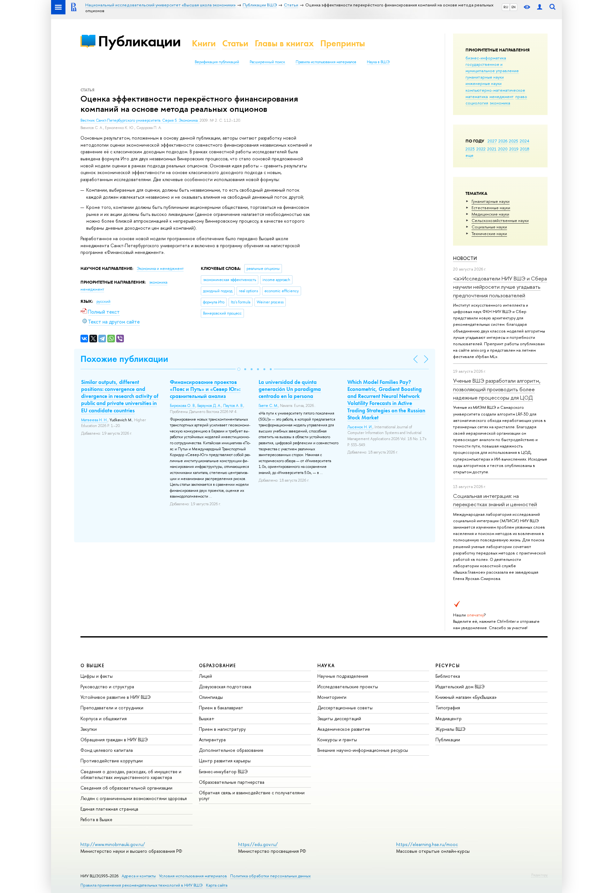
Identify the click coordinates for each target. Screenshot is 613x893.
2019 (513, 149)
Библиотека (447, 676)
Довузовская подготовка (225, 686)
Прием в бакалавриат (221, 708)
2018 (524, 149)
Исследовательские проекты (347, 686)
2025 (513, 141)
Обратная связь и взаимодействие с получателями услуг (252, 795)
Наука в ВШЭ (378, 62)
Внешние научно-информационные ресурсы (362, 750)
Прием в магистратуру (222, 729)
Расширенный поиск (267, 62)
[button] (239, 369)
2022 (481, 149)
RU (505, 7)
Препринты (342, 43)
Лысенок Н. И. (360, 427)
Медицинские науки (490, 214)
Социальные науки (489, 227)
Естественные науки (491, 207)
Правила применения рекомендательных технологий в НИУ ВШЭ (141, 885)
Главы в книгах (284, 43)
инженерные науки (483, 83)
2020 (503, 149)
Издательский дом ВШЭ (460, 686)
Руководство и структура (107, 686)
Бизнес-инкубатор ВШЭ (223, 771)
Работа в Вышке (96, 819)
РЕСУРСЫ (447, 665)
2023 (470, 149)
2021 (491, 149)
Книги (204, 43)
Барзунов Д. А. (209, 405)
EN (513, 7)
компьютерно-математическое (495, 90)
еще (469, 155)
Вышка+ (207, 718)
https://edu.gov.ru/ (258, 844)
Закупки (88, 729)
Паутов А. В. (233, 405)
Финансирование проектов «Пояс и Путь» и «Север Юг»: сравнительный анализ (205, 389)
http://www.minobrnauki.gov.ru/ (112, 844)
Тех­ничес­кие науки (489, 233)
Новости (465, 258)
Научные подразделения (342, 676)
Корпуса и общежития (103, 718)
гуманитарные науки (484, 77)
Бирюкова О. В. (182, 405)
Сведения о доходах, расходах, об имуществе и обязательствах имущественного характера (130, 774)
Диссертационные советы (345, 708)
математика (476, 96)
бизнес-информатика (485, 58)
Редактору (539, 875)
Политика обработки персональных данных (270, 876)
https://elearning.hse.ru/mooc (427, 844)
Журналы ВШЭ (450, 729)
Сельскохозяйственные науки (500, 220)
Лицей (205, 676)
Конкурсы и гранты (337, 740)
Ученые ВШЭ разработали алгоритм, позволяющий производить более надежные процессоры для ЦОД (497, 389)
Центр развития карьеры (225, 761)
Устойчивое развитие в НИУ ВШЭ (115, 697)
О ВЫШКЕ (92, 665)
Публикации (139, 41)
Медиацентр (448, 718)
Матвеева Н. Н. (94, 420)
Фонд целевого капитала (106, 750)
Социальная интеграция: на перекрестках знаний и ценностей (495, 500)
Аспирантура (212, 740)
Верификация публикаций (217, 62)
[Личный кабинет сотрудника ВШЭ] (539, 7)
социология (476, 103)
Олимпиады (211, 697)
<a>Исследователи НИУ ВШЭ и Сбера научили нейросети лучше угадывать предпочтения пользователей (500, 287)
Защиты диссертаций (339, 718)
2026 (502, 141)
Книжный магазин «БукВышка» (466, 697)
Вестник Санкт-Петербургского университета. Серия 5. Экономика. (140, 120)
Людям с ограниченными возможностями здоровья (133, 798)
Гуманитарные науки (491, 201)
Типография (447, 708)
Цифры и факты (96, 676)
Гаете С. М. (268, 405)
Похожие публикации (124, 358)
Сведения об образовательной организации (126, 788)
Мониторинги (331, 697)
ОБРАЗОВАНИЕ (217, 665)
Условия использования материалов (193, 876)
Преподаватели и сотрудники (111, 708)
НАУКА (326, 665)
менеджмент (501, 96)
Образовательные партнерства (231, 782)
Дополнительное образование (231, 750)
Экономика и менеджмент (160, 268)
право (521, 96)
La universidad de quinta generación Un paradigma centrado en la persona (290, 389)
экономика (500, 103)
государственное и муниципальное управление (492, 67)
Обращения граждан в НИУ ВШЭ (114, 740)
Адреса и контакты (139, 876)
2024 (524, 141)
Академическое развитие (343, 729)
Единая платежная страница (109, 809)
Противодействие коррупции (111, 761)
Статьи (235, 43)
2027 (492, 141)
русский (103, 301)
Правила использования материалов (326, 62)
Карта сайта (216, 885)
